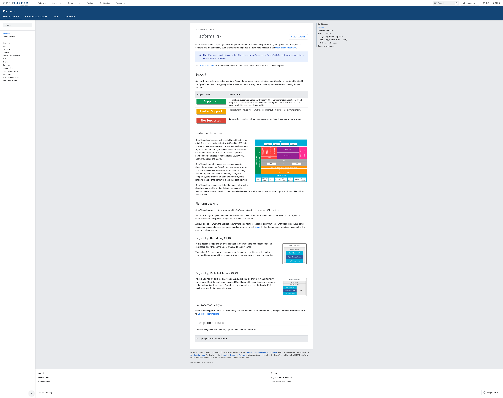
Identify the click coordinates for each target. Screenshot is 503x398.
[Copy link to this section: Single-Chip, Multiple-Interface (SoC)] (240, 273)
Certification (105, 3)
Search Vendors (207, 65)
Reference (72, 3)
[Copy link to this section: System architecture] (224, 133)
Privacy (49, 392)
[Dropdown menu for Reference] (80, 3)
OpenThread (200, 30)
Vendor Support (11, 17)
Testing (90, 3)
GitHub (486, 3)
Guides (55, 3)
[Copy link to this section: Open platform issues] (226, 323)
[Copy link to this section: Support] (208, 74)
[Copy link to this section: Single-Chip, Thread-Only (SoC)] (233, 238)
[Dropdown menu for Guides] (61, 3)
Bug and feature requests (281, 377)
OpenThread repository (285, 47)
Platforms (41, 3)
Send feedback (298, 37)
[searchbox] (17, 25)
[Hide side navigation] (31, 393)
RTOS (56, 17)
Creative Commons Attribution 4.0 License (261, 352)
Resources (120, 3)
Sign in (496, 3)
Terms (41, 392)
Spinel (257, 227)
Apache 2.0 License (197, 355)
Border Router (44, 382)
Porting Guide (272, 55)
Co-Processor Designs (36, 17)
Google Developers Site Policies (232, 355)
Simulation (70, 17)
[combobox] (446, 3)
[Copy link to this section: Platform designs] (220, 203)
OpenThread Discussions (281, 382)
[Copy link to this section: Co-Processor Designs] (224, 305)
